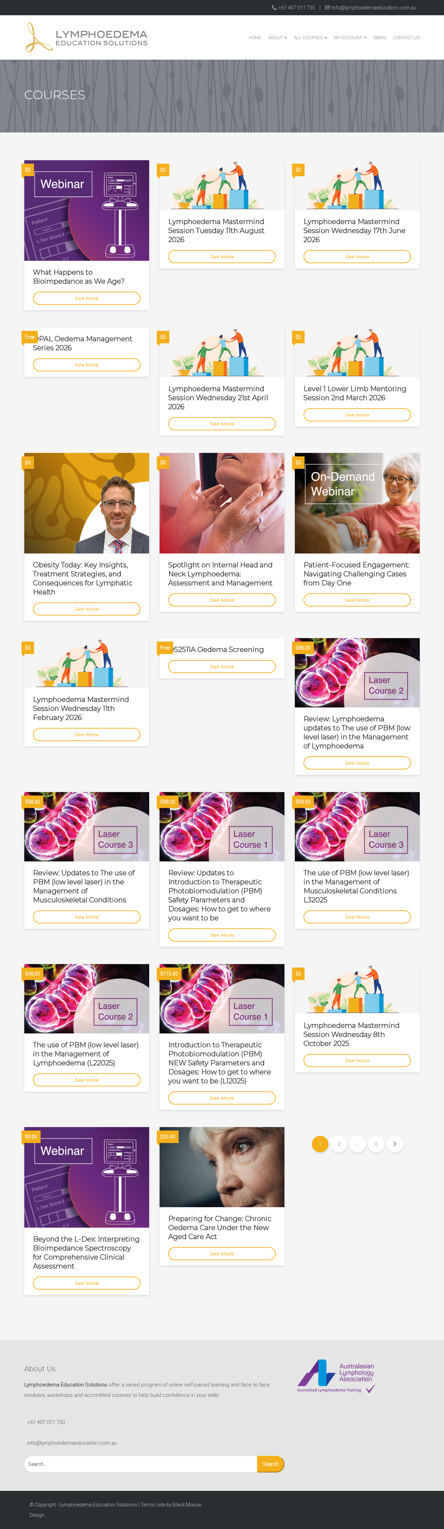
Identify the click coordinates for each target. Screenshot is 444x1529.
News (380, 37)
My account (348, 37)
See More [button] (87, 298)
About (275, 37)
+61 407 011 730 (297, 7)
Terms (147, 1504)
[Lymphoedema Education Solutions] (86, 37)
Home (255, 37)
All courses (309, 37)
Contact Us (406, 37)
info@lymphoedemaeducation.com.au (373, 7)
